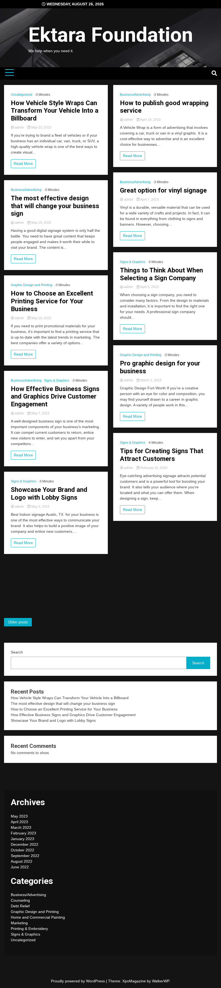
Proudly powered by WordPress (78, 981)
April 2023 (19, 822)
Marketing (19, 923)
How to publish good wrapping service (164, 107)
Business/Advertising (26, 190)
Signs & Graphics (56, 380)
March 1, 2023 (150, 380)
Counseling (20, 900)
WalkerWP (160, 981)
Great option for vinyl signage (163, 190)
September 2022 (25, 856)
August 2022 (21, 861)
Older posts (18, 622)
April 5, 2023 (149, 287)
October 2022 (22, 850)
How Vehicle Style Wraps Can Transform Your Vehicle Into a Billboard (54, 110)
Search (17, 652)
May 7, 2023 (39, 413)
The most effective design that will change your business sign (55, 206)
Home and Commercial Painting (38, 917)
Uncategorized (21, 95)
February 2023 (23, 833)
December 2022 (24, 844)
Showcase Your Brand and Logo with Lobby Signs (49, 493)
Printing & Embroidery (29, 928)
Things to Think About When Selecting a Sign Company (161, 274)
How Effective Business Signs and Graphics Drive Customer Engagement (55, 396)
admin (19, 127)
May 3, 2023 (39, 507)
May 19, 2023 (40, 223)
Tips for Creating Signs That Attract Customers (161, 455)
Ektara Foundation (110, 35)
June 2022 (20, 867)
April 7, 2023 (149, 199)
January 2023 (22, 839)
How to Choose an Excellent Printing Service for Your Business (52, 301)
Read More (23, 163)
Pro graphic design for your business (160, 367)
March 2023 (21, 827)
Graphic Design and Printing (31, 285)
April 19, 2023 (150, 120)
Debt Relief (20, 906)
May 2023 (19, 816)
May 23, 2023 (40, 127)
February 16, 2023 (153, 468)
